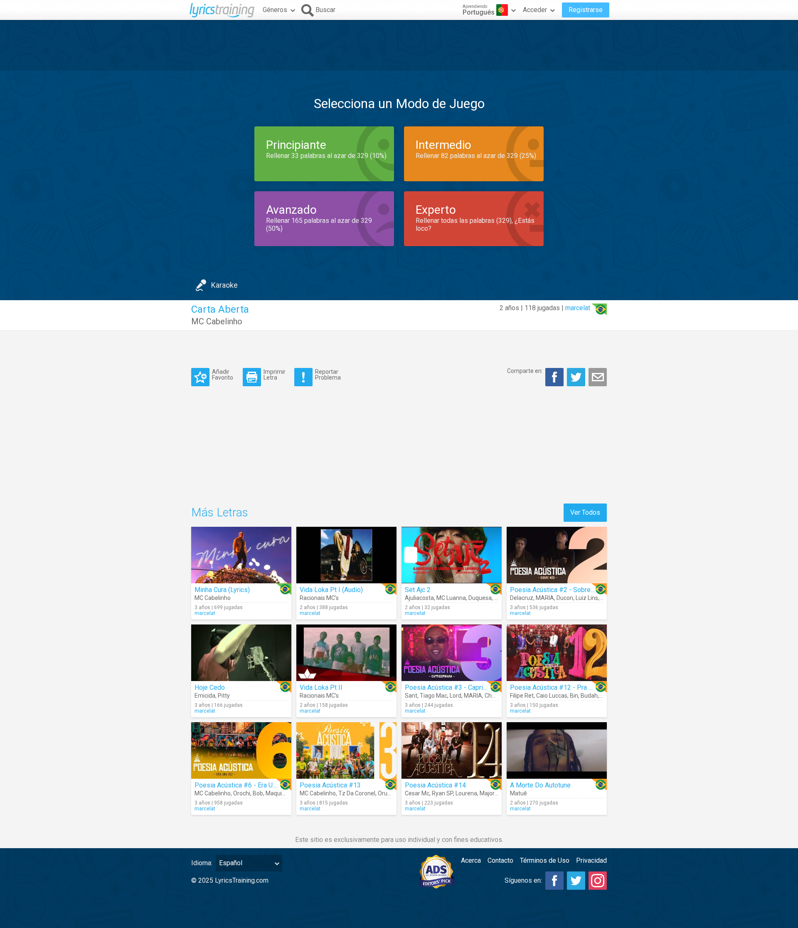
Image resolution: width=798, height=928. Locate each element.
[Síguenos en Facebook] (554, 880)
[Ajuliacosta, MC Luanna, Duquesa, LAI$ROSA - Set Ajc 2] (451, 555)
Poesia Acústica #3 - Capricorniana (456, 687)
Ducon (565, 598)
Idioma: (201, 863)
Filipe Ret (522, 695)
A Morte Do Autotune (540, 785)
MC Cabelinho (216, 321)
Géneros (275, 10)
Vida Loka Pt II (321, 687)
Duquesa (480, 598)
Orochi (241, 793)
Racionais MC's (319, 598)
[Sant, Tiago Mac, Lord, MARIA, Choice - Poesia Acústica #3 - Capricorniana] (451, 652)
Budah (589, 695)
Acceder (535, 10)
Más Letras (219, 512)
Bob (258, 793)
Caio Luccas (551, 695)
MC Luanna (451, 598)
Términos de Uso (544, 860)
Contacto (500, 860)
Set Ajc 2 (418, 590)
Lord (455, 695)
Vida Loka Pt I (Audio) (331, 590)
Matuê (518, 793)
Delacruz (521, 598)
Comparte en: (525, 371)
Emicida (205, 695)
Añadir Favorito (222, 374)
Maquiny (277, 793)
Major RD (491, 793)
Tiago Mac (433, 695)
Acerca (471, 860)
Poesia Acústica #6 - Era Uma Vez (245, 785)
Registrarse (586, 10)
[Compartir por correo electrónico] (598, 377)
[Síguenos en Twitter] (576, 880)
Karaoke (224, 285)
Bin (574, 695)
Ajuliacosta (419, 598)
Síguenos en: (523, 880)
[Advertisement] (399, 45)
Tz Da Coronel (356, 793)
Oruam (387, 793)
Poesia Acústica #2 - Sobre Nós (557, 590)
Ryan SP (442, 793)
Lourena (466, 793)
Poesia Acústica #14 (435, 785)
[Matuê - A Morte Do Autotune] (557, 750)
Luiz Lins (587, 598)
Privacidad (591, 860)
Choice (493, 695)
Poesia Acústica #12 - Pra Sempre (560, 687)
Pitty (224, 695)
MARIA (545, 598)
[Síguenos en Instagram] (598, 880)
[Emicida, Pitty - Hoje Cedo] (241, 652)
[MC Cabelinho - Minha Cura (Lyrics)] (241, 555)
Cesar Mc (417, 793)
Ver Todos (585, 512)
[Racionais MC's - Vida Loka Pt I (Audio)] (346, 555)
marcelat (577, 308)
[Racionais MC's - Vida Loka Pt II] (346, 652)
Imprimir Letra (275, 374)
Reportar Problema (328, 374)
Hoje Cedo (210, 687)
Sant (411, 695)
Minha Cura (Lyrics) (222, 590)
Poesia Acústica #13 (330, 785)
